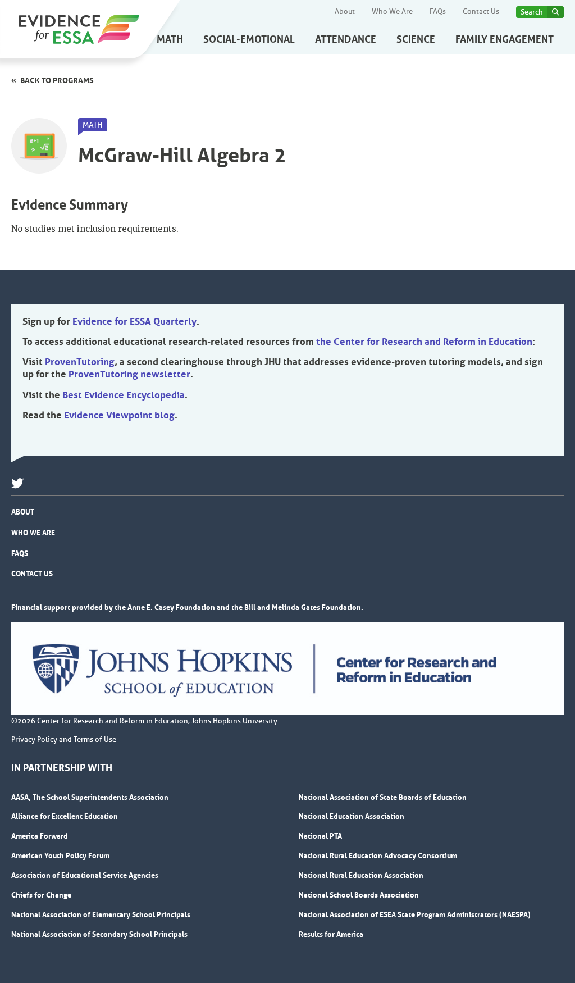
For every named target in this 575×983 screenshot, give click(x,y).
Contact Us (481, 11)
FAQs (438, 11)
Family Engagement (504, 39)
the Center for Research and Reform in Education (424, 341)
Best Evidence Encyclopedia (123, 395)
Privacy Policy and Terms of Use (63, 739)
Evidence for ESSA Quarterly (134, 321)
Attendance (345, 39)
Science (415, 39)
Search (532, 12)
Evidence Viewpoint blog (119, 415)
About (345, 11)
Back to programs (57, 80)
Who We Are (392, 11)
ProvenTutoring (80, 362)
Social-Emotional (249, 39)
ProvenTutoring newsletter (129, 374)
